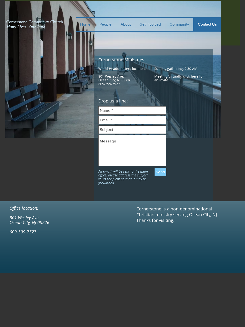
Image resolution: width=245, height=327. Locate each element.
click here (190, 76)
